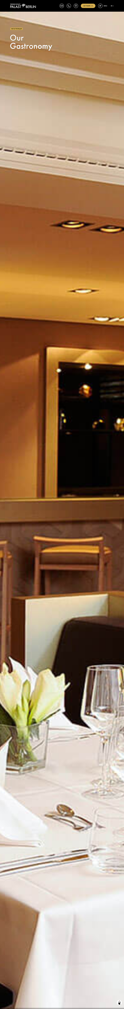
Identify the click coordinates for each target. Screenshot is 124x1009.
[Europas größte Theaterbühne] (23, 6)
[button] (62, 6)
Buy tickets (87, 6)
